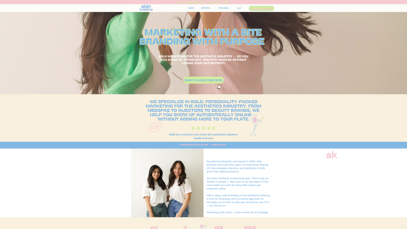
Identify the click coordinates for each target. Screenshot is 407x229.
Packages (224, 8)
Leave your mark (261, 8)
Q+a (239, 8)
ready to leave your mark (204, 80)
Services (205, 8)
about (191, 8)
